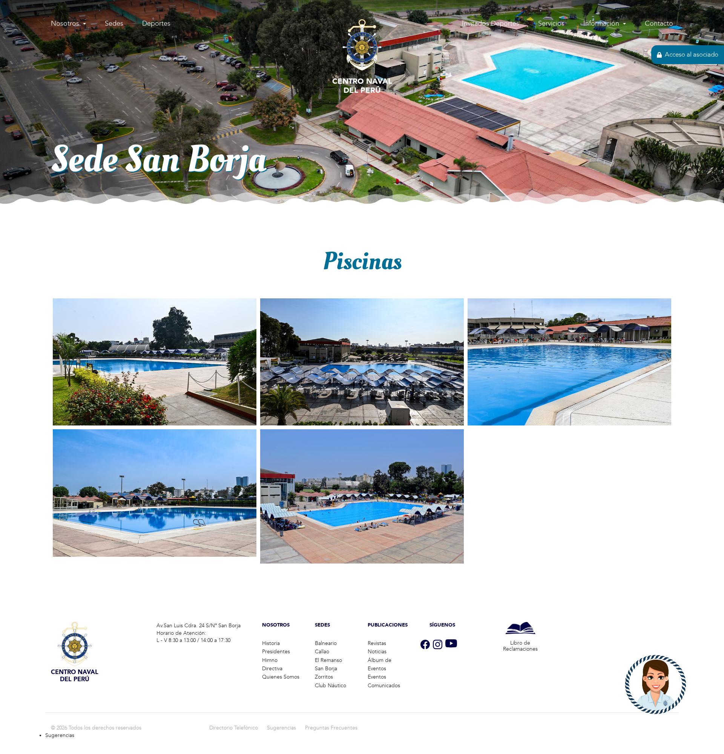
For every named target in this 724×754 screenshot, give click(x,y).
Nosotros (65, 23)
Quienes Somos (280, 677)
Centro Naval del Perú (362, 85)
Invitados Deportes (490, 23)
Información (601, 23)
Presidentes (276, 651)
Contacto (659, 23)
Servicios (551, 23)
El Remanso (328, 660)
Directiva (272, 668)
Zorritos (324, 677)
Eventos (377, 677)
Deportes (156, 23)
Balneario (326, 643)
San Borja (326, 668)
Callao (322, 651)
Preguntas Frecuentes (331, 728)
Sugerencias (281, 728)
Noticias (377, 651)
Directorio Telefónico (233, 728)
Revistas (377, 643)
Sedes (114, 23)
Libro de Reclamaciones (520, 646)
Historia (271, 643)
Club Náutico (330, 685)
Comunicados (384, 685)
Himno (270, 660)
